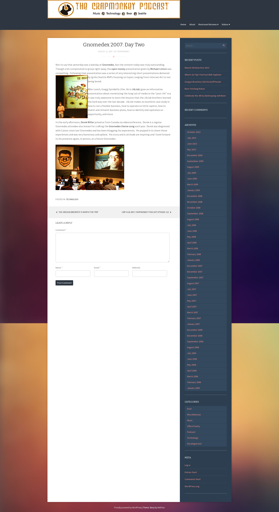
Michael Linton (158, 68)
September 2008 (195, 213)
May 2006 (191, 364)
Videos (225, 24)
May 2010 (191, 149)
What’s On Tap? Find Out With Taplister (203, 74)
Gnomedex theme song (121, 126)
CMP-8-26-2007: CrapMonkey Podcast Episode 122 (145, 212)
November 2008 (194, 201)
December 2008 (194, 196)
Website (136, 267)
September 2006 (195, 341)
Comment (61, 230)
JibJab (135, 89)
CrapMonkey (123, 51)
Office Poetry (193, 426)
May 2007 (191, 300)
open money (118, 68)
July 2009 (191, 172)
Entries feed (191, 472)
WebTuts (161, 507)
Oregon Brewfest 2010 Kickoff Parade (203, 81)
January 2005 (193, 388)
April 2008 (191, 242)
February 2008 (194, 254)
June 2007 (192, 294)
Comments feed (192, 479)
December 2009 (194, 155)
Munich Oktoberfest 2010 (197, 67)
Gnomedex (108, 64)
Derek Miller (87, 122)
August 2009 (193, 166)
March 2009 (192, 184)
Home (183, 24)
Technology (72, 199)
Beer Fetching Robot (195, 88)
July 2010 (191, 137)
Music (190, 420)
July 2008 (191, 225)
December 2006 (194, 329)
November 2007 (194, 271)
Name (59, 267)
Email (97, 267)
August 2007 (193, 283)
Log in (187, 465)
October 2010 (193, 132)
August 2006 (193, 347)
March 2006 (192, 376)
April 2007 (191, 306)
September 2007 (195, 277)
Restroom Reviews (207, 24)
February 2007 (194, 318)
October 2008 (193, 207)
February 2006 (194, 382)
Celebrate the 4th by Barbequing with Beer (205, 95)
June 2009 (192, 178)
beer (189, 408)
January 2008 (193, 260)
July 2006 (191, 353)
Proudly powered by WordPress (127, 507)
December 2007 (194, 265)
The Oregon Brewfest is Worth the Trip (78, 212)
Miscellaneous (194, 414)
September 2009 (195, 161)
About (192, 24)
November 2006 (194, 335)
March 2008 (192, 248)
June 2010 (192, 143)
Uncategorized (194, 443)
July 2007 (191, 289)
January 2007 (193, 324)
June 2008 (192, 230)
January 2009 (193, 190)
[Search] (221, 44)
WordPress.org (192, 486)
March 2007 (192, 312)
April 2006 (191, 370)
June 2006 (192, 358)
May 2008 (191, 236)
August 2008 (193, 219)
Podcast (191, 432)
